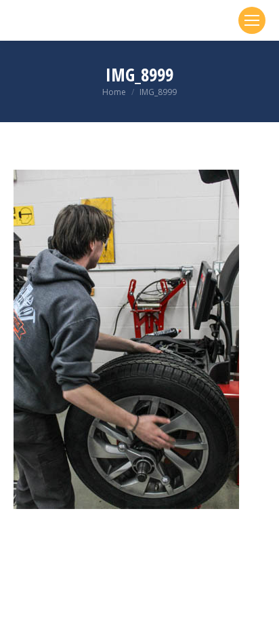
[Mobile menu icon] (251, 20)
